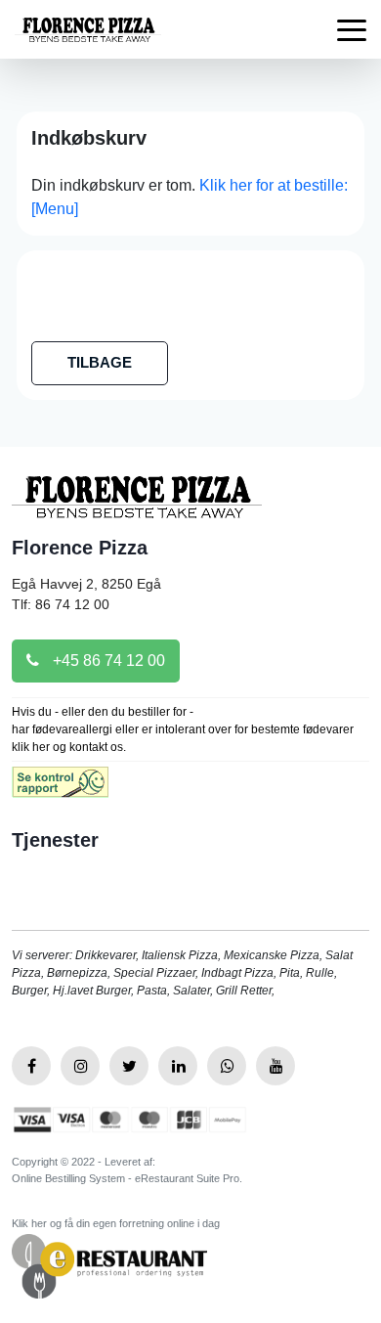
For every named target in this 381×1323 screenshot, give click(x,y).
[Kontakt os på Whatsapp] (226, 1065)
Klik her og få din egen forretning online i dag (116, 1223)
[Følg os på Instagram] (80, 1065)
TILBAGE (99, 362)
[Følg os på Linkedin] (177, 1065)
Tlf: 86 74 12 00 (60, 604)
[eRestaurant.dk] (109, 1265)
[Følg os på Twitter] (128, 1065)
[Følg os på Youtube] (275, 1065)
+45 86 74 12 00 (107, 660)
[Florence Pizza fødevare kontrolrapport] (60, 788)
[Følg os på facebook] (31, 1065)
